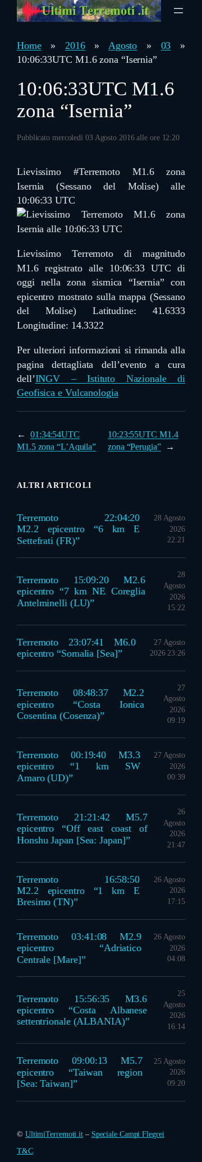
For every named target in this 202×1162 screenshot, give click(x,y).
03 (166, 45)
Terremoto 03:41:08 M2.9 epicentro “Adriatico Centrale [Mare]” (79, 948)
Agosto (122, 45)
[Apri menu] (178, 10)
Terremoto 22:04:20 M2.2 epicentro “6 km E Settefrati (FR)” (78, 529)
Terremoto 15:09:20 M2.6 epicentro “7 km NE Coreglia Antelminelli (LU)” (81, 591)
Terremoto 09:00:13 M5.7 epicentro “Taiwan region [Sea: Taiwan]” (80, 1072)
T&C (25, 1151)
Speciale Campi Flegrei (127, 1134)
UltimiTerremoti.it (54, 1134)
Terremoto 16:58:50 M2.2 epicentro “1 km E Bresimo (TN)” (78, 891)
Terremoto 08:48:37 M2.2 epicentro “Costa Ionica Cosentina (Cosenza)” (80, 704)
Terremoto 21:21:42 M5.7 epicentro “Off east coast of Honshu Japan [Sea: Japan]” (82, 828)
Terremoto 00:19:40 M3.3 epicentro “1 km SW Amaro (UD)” (78, 766)
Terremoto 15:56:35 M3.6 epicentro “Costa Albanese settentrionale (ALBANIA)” (82, 1010)
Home (29, 45)
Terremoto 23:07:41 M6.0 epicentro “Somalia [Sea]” (76, 648)
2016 (75, 45)
